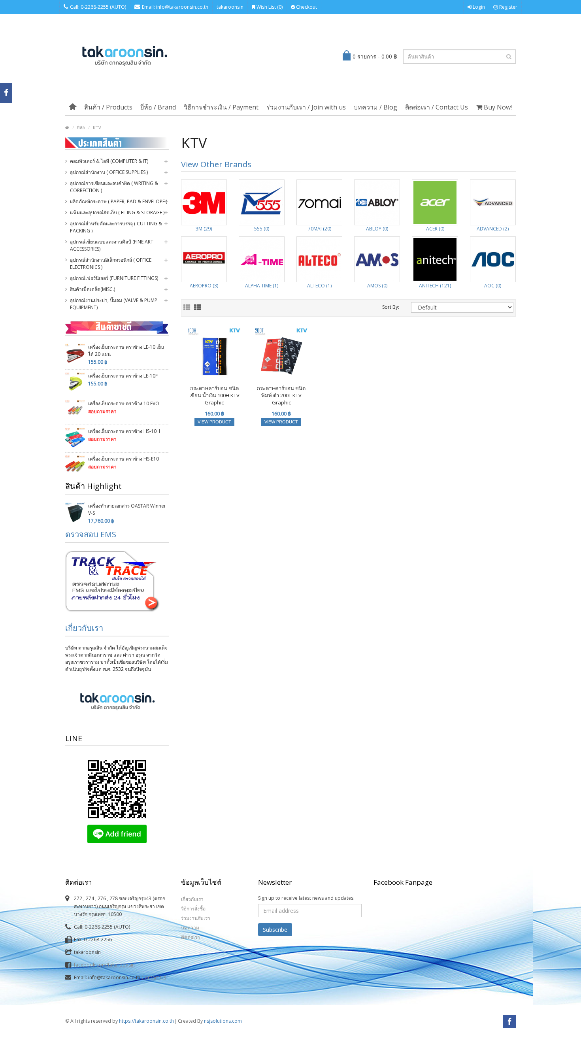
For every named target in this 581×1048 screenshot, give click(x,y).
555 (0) (261, 228)
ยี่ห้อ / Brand (158, 107)
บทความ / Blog (375, 107)
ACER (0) (435, 228)
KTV (97, 127)
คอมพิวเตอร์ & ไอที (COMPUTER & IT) (109, 161)
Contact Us (153, 977)
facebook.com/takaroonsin (104, 964)
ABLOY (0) (377, 228)
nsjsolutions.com (223, 1021)
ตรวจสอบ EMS (90, 534)
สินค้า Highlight (93, 486)
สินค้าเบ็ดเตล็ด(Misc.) (92, 289)
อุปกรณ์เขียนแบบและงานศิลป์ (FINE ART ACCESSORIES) (111, 245)
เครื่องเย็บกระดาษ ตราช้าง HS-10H (124, 431)
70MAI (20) (319, 228)
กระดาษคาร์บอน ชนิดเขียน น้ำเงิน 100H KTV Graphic (214, 395)
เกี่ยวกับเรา (84, 628)
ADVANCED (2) (493, 228)
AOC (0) (492, 285)
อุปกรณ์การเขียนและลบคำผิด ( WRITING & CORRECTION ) (114, 187)
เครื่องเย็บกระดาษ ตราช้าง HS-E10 (123, 458)
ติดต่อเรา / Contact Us (436, 107)
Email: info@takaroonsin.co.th (175, 7)
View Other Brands (216, 164)
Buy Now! (497, 107)
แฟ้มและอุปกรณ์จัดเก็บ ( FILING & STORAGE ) (117, 212)
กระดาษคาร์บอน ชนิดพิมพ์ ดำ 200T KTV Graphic (281, 395)
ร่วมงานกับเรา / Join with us (306, 107)
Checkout (306, 7)
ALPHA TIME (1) (261, 285)
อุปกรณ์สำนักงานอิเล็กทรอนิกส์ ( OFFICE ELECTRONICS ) (110, 263)
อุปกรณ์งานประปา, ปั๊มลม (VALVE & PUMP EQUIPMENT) (113, 304)
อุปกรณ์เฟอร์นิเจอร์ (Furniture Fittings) (114, 278)
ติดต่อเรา (190, 937)
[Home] (72, 107)
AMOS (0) (377, 285)
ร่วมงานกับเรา (195, 918)
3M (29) (204, 228)
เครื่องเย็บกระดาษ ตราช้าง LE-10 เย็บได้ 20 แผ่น (126, 350)
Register (507, 7)
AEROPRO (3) (204, 285)
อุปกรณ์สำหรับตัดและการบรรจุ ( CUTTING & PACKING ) (116, 227)
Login (478, 7)
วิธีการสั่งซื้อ (193, 908)
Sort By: (390, 307)
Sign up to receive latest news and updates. (306, 898)
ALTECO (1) (319, 285)
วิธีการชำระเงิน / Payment (221, 107)
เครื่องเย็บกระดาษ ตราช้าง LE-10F (123, 375)
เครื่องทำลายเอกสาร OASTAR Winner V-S (127, 509)
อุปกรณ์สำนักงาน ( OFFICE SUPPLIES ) (109, 172)
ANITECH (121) (435, 285)
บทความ (190, 927)
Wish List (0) (269, 7)
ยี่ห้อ (81, 127)
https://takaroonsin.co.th (146, 1021)
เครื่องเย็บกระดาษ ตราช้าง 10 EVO (123, 403)
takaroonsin (230, 7)
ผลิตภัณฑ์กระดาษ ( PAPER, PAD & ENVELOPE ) (118, 201)
